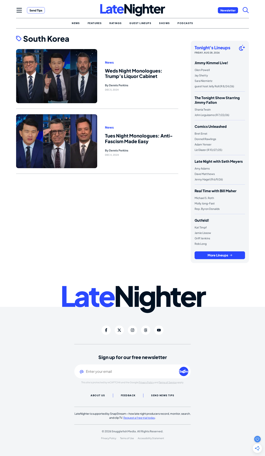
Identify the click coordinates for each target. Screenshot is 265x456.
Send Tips (35, 10)
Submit (183, 371)
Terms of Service (168, 382)
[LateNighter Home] (132, 10)
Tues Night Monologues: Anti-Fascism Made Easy (139, 138)
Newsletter (228, 10)
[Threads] (145, 330)
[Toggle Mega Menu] (19, 10)
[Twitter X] (119, 330)
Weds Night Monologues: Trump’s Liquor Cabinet (133, 73)
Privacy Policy (146, 382)
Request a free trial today (139, 417)
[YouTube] (159, 330)
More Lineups (218, 255)
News (109, 62)
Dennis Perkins (118, 85)
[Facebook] (106, 330)
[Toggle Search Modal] (246, 10)
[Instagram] (132, 330)
